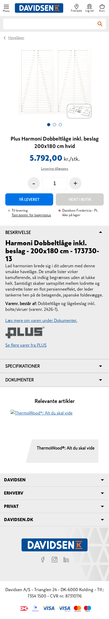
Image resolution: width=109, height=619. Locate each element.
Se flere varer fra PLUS (26, 345)
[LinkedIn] (66, 560)
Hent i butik (80, 199)
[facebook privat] (43, 560)
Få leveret (29, 199)
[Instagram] (54, 560)
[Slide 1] (49, 125)
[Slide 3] (60, 125)
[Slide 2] (54, 125)
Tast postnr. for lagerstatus (31, 215)
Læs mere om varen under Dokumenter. (41, 320)
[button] (6, 8)
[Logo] (39, 8)
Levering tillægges (54, 168)
